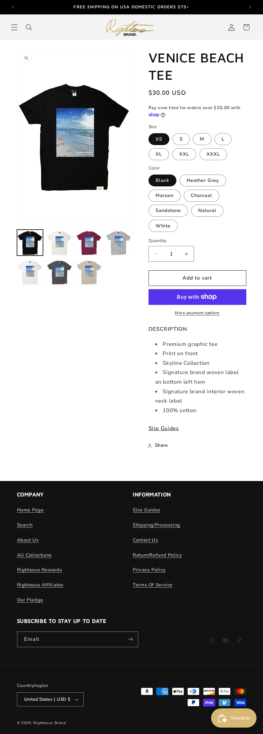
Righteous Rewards (39, 570)
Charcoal (201, 195)
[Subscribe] (130, 639)
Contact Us (145, 540)
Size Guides (163, 428)
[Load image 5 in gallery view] (30, 272)
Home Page (30, 510)
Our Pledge (30, 600)
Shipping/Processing (156, 525)
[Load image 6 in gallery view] (60, 272)
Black (162, 180)
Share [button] (161, 445)
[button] (14, 27)
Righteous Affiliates (40, 585)
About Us (28, 540)
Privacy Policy (149, 570)
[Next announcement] (250, 7)
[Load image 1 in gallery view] (30, 243)
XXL (184, 154)
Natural (207, 210)
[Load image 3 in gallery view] (89, 243)
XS (159, 139)
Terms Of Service (153, 585)
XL (159, 154)
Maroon (165, 195)
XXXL (213, 154)
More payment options (197, 312)
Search (25, 525)
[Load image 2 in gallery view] (60, 243)
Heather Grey (203, 180)
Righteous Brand (49, 722)
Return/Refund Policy (157, 555)
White (163, 226)
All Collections (34, 555)
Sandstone (168, 210)
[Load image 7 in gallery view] (89, 272)
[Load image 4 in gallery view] (119, 243)
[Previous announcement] (13, 7)
